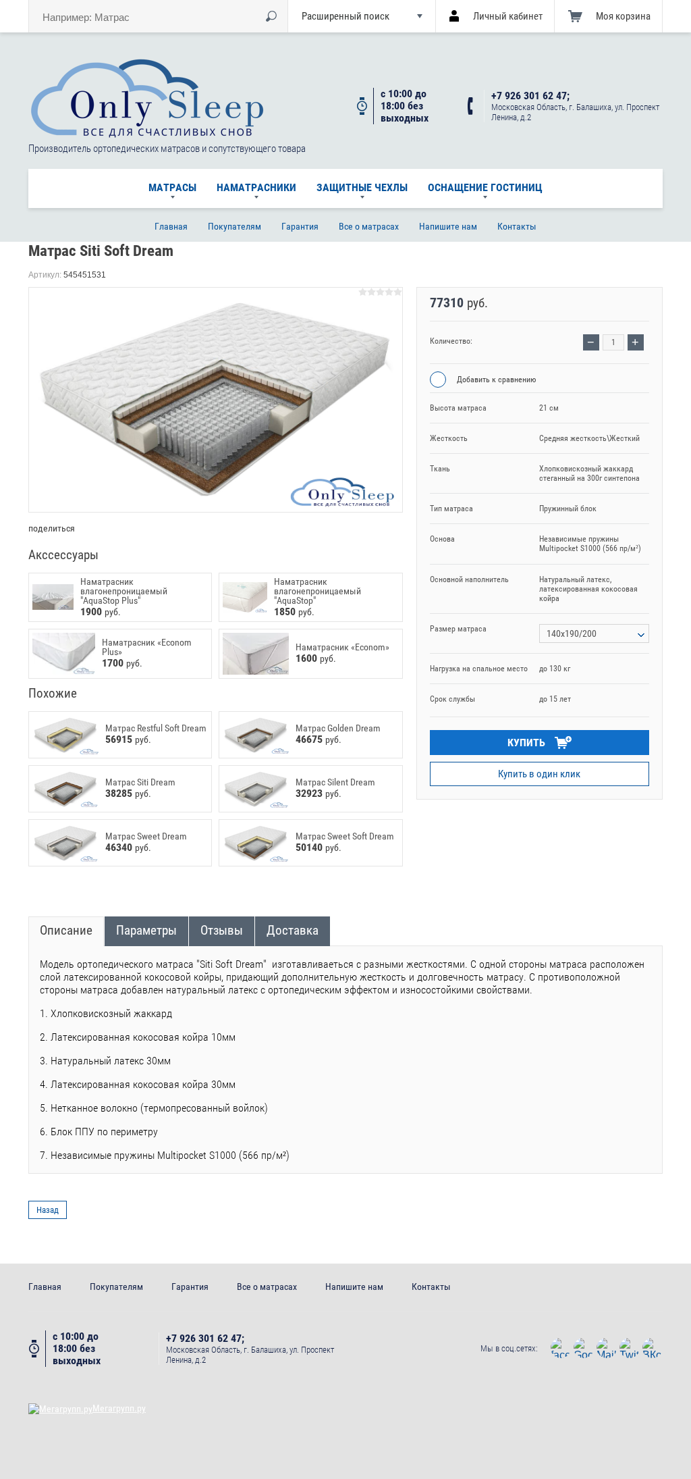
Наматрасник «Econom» (342, 647)
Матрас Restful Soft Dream (155, 728)
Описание (66, 930)
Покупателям (234, 226)
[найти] (271, 16)
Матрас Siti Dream (140, 782)
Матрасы (172, 187)
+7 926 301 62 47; (530, 96)
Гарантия (300, 226)
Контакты (516, 226)
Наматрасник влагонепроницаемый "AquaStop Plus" (123, 591)
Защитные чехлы (362, 187)
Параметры (146, 930)
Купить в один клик (539, 774)
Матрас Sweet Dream (146, 836)
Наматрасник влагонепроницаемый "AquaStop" (317, 591)
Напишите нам (448, 226)
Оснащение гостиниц (485, 187)
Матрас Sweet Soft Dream (345, 836)
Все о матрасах (369, 226)
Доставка (293, 930)
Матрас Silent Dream (335, 782)
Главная (171, 226)
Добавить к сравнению (495, 379)
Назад (47, 1210)
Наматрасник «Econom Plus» (147, 647)
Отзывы (221, 930)
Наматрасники (256, 187)
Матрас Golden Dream (338, 728)
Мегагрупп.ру (119, 1408)
